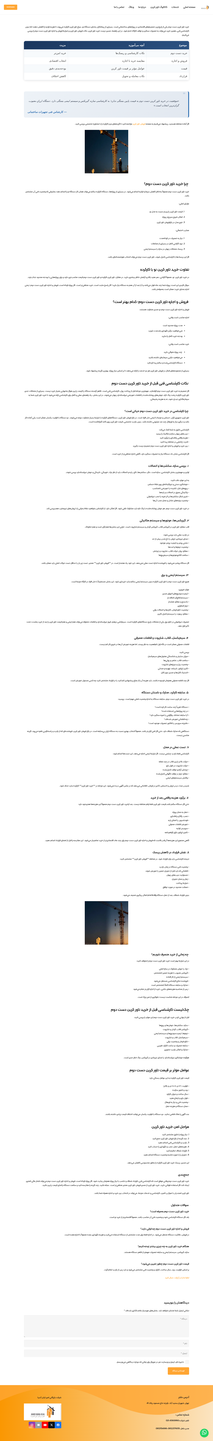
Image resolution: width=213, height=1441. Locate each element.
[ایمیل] (38, 1425)
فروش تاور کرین (139, 124)
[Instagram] (32, 1425)
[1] (205, 7)
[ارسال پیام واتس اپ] (204, 1433)
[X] (51, 1425)
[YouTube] (45, 1425)
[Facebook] (58, 1425)
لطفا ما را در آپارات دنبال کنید (177, 1277)
